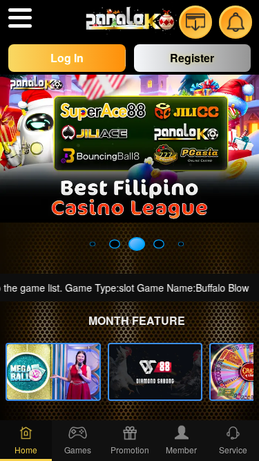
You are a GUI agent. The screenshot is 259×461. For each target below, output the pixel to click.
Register (192, 58)
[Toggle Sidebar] (20, 18)
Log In (67, 58)
